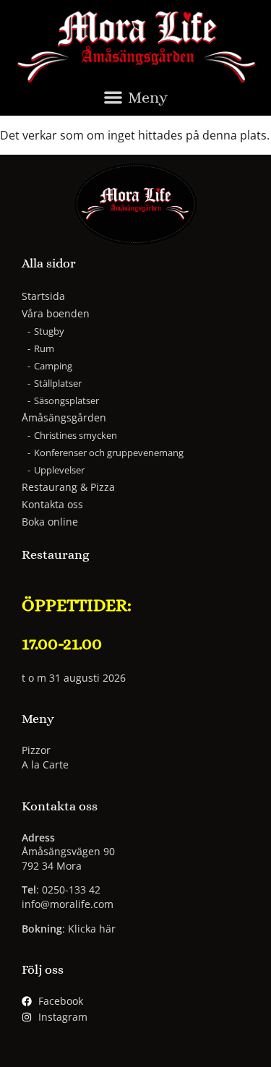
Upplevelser (59, 469)
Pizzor (36, 750)
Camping (53, 365)
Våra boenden (56, 313)
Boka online (50, 521)
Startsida (43, 296)
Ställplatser (58, 383)
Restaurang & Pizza (68, 487)
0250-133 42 (71, 889)
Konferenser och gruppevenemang (109, 452)
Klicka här (92, 928)
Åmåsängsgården (64, 417)
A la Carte (45, 764)
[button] (135, 100)
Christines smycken (75, 435)
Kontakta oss (52, 504)
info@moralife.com (67, 904)
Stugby (49, 331)
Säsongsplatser (66, 400)
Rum (44, 348)
